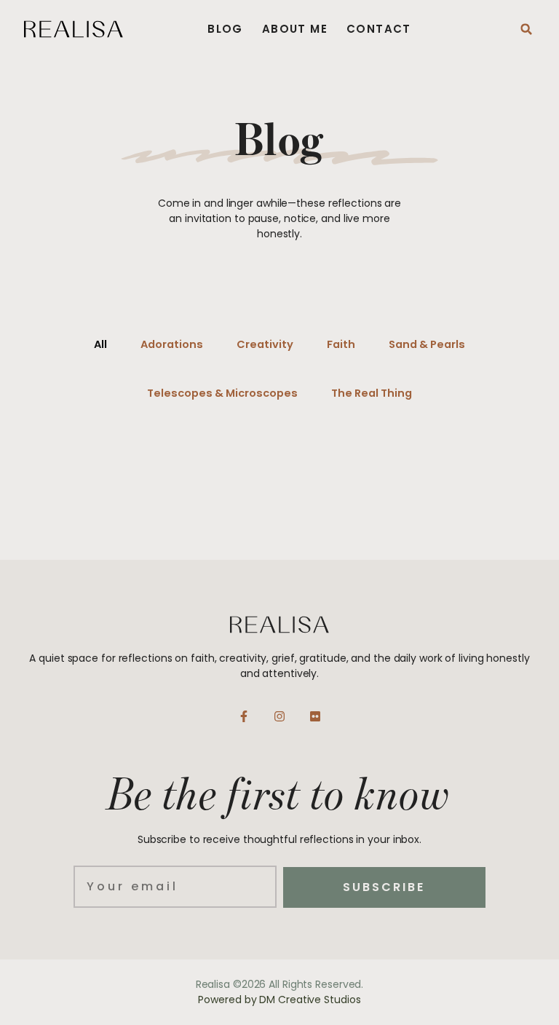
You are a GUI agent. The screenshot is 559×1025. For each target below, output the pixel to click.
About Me (295, 29)
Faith (341, 344)
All (100, 344)
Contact (378, 29)
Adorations (171, 344)
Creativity (265, 344)
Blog (225, 29)
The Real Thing (371, 393)
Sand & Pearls (427, 344)
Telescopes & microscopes (222, 393)
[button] (526, 29)
